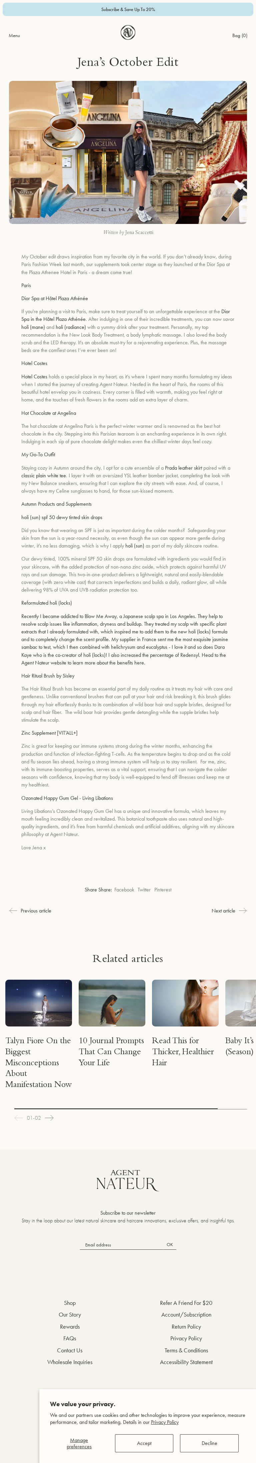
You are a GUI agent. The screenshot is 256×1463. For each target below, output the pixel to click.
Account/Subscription (186, 1314)
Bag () (239, 35)
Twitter (144, 889)
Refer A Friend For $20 (186, 1303)
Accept (144, 1443)
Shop (70, 1303)
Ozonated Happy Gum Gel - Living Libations (67, 798)
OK (170, 1244)
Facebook (124, 889)
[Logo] (128, 32)
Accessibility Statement (186, 1362)
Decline (209, 1443)
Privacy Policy (165, 1422)
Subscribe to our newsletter (128, 1212)
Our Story (70, 1314)
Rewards (70, 1326)
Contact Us (69, 1350)
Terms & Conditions (186, 1350)
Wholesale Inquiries (69, 1362)
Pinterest (162, 889)
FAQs (69, 1338)
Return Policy (186, 1326)
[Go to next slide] (49, 1118)
